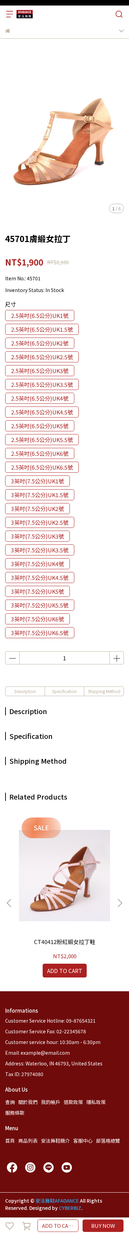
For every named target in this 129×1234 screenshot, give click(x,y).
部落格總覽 (108, 1140)
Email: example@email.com (37, 1052)
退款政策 (73, 1101)
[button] (120, 903)
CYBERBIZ (70, 1207)
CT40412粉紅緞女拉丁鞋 (64, 941)
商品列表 (27, 1140)
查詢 (10, 1101)
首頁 (10, 1140)
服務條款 (14, 1112)
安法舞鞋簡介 (55, 1140)
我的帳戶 (50, 1101)
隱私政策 (96, 1101)
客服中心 (83, 1140)
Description (25, 691)
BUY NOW (103, 1225)
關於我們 (27, 1101)
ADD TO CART (58, 1225)
